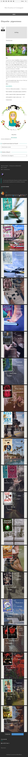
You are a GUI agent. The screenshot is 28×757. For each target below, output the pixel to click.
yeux (20, 97)
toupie (14, 97)
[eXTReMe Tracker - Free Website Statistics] (2, 174)
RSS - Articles (4, 167)
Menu (22, 1)
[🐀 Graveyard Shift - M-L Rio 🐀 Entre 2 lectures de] (14, 585)
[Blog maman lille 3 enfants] (14, 117)
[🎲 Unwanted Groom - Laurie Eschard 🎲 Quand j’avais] (14, 238)
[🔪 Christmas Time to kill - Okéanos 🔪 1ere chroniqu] (14, 665)
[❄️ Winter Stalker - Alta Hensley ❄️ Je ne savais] (14, 532)
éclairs (7, 94)
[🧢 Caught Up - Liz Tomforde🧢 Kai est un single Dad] (14, 559)
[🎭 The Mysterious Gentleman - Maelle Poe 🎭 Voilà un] (14, 345)
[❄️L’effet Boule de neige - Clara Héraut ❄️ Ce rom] (14, 612)
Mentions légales (4, 165)
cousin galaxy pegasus (17, 91)
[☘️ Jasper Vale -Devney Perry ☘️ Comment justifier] (14, 719)
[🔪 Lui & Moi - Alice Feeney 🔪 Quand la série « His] (14, 505)
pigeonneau (18, 94)
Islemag (8, 754)
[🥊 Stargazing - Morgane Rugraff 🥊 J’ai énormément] (14, 398)
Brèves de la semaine (15, 88)
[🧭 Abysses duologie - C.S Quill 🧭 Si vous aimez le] (14, 478)
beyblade (10, 91)
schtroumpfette (9, 97)
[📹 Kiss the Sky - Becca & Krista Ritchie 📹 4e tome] (14, 425)
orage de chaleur (12, 94)
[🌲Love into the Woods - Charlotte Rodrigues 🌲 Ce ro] (14, 264)
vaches (17, 97)
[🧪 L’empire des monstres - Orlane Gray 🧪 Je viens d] (14, 639)
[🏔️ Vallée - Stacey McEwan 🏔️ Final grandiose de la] (14, 371)
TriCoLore (9, 40)
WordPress (19, 754)
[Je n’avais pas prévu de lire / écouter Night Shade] (14, 291)
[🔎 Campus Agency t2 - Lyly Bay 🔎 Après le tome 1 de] (14, 452)
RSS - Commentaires (5, 169)
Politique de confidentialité (15, 165)
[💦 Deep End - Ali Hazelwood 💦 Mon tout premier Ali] (14, 318)
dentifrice (24, 91)
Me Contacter (14, 137)
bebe (7, 91)
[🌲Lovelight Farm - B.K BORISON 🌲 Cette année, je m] (14, 692)
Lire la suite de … (9, 86)
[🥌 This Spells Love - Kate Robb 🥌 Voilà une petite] (14, 211)
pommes (23, 94)
